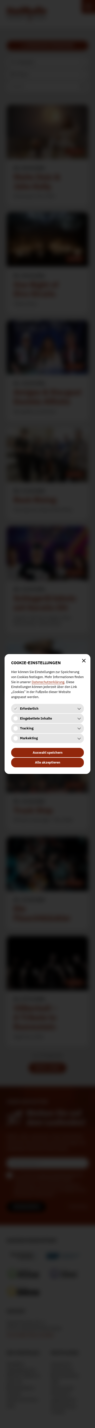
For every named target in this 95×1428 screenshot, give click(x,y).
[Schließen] (84, 660)
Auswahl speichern (48, 752)
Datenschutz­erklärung (48, 682)
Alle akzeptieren (47, 762)
